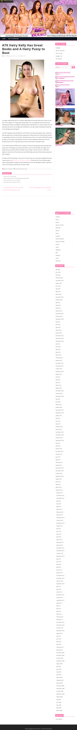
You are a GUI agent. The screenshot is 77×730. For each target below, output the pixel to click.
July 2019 (58, 418)
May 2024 (58, 305)
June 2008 (58, 702)
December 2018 (59, 432)
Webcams (58, 261)
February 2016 (59, 490)
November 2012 (60, 578)
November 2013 (60, 550)
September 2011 (60, 600)
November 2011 (60, 594)
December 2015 (60, 495)
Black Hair (58, 227)
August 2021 (59, 374)
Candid (57, 244)
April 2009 (58, 674)
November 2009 (60, 655)
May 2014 (58, 534)
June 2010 (58, 639)
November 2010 (60, 625)
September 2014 (60, 523)
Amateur (58, 216)
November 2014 (60, 517)
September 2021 (60, 371)
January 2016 (59, 493)
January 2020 (59, 407)
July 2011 (58, 605)
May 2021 (58, 379)
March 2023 (58, 330)
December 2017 (59, 451)
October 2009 (59, 658)
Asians (57, 219)
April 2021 (58, 382)
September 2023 (60, 319)
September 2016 (60, 476)
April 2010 (58, 644)
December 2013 (60, 548)
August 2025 (59, 283)
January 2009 (59, 683)
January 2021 (59, 388)
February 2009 (59, 680)
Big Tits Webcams (13, 38)
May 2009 (58, 672)
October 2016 (59, 473)
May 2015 (58, 503)
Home (3, 38)
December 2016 (59, 468)
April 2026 (58, 275)
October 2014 (59, 520)
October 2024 (59, 300)
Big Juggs (58, 47)
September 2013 (60, 556)
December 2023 (59, 313)
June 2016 (58, 481)
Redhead (58, 255)
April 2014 (58, 537)
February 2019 (59, 426)
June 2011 (58, 608)
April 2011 (58, 611)
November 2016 (60, 470)
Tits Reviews (59, 58)
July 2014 (58, 528)
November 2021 (60, 366)
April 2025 (58, 291)
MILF (57, 252)
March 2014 (59, 539)
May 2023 (58, 327)
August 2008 (59, 696)
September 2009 (60, 661)
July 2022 (58, 344)
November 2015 (60, 498)
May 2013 (58, 564)
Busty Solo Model (60, 241)
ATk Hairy (17, 169)
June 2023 (58, 324)
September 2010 (60, 630)
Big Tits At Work (60, 225)
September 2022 (60, 341)
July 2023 (58, 322)
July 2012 (58, 586)
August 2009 (59, 663)
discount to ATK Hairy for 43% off (21, 160)
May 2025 (58, 288)
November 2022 (60, 338)
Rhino (4, 56)
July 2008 (58, 699)
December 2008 (60, 685)
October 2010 (59, 628)
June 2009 (58, 669)
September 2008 (60, 694)
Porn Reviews (59, 719)
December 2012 (60, 575)
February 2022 (59, 357)
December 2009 (60, 652)
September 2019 (60, 413)
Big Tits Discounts (60, 50)
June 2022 (58, 346)
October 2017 (59, 454)
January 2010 (59, 650)
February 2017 (59, 462)
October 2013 (59, 553)
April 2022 (58, 352)
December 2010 (60, 622)
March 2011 (59, 614)
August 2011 (59, 603)
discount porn (23, 169)
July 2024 (58, 302)
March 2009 (59, 677)
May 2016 (58, 484)
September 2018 (60, 440)
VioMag (30, 728)
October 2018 (59, 437)
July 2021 (58, 377)
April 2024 (58, 308)
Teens (57, 258)
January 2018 (59, 448)
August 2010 (59, 633)
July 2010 (58, 636)
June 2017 (58, 457)
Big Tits (6, 169)
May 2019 (58, 424)
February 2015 (59, 512)
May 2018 (58, 446)
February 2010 (59, 647)
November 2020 (60, 390)
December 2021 (59, 363)
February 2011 (59, 617)
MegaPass (58, 250)
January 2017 (59, 465)
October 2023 (59, 316)
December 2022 (59, 335)
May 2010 (58, 641)
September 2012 (60, 583)
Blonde (57, 230)
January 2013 (59, 572)
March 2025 (58, 294)
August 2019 (59, 415)
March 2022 (58, 355)
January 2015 (59, 514)
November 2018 (60, 435)
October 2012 (59, 581)
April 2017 (58, 459)
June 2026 (58, 272)
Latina (57, 247)
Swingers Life (59, 56)
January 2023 (59, 333)
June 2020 (58, 402)
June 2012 (58, 589)
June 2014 (58, 531)
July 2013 (58, 559)
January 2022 (59, 360)
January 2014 (59, 545)
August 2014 (59, 526)
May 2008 (58, 705)
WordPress (49, 728)
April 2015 (58, 506)
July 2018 (58, 443)
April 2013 (58, 567)
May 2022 (58, 349)
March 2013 (59, 570)
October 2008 (59, 691)
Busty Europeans (60, 238)
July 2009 (58, 666)
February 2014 (59, 542)
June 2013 (58, 561)
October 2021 (59, 368)
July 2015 (58, 501)
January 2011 (59, 619)
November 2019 (60, 410)
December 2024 (59, 297)
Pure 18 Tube (59, 53)
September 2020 (60, 396)
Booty (57, 233)
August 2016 (59, 479)
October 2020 (59, 393)
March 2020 (58, 404)
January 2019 (59, 429)
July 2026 (58, 269)
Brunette (10, 169)
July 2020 (58, 399)
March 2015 (59, 509)
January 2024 (59, 311)
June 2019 (58, 421)
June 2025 (58, 286)
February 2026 (59, 277)
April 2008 (58, 707)
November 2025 (60, 280)
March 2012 (59, 592)
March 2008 (59, 710)
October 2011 (59, 597)
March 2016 (58, 487)
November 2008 (60, 688)
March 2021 (58, 385)
